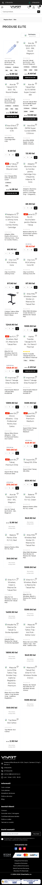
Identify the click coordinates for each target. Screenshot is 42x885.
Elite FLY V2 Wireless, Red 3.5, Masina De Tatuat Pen (11, 354)
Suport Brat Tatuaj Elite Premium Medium (30, 430)
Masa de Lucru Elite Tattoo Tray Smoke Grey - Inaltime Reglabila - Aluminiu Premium (12, 695)
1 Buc (25, 360)
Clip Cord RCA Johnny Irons (10, 273)
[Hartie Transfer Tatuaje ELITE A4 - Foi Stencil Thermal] (30, 342)
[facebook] (16, 848)
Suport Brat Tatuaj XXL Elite (30, 470)
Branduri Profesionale (21, 871)
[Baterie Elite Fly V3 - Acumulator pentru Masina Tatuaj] (30, 220)
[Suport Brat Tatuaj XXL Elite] (30, 461)
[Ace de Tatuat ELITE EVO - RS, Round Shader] (11, 88)
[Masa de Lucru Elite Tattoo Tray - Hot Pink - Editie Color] (30, 630)
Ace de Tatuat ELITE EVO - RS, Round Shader (10, 101)
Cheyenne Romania (21, 861)
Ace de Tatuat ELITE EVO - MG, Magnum (10, 511)
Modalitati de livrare (8, 793)
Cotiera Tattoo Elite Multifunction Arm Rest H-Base (12, 313)
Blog (2, 799)
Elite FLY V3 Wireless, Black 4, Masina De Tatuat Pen (29, 597)
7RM (25, 70)
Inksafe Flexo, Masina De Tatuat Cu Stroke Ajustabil (12, 641)
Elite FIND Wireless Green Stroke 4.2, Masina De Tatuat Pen (30, 313)
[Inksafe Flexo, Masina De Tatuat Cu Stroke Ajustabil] (11, 628)
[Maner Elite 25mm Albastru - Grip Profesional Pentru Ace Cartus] (11, 420)
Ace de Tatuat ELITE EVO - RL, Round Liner (10, 62)
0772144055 (8, 771)
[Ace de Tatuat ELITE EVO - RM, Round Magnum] (30, 48)
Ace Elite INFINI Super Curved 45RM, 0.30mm (28, 142)
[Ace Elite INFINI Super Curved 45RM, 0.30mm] (30, 129)
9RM (30, 70)
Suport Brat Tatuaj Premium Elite (11, 472)
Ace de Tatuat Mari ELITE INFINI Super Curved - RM (30, 103)
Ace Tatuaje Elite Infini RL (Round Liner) (11, 177)
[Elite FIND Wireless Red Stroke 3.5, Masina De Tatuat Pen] (30, 540)
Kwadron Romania (21, 863)
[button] (3, 7)
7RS (11, 109)
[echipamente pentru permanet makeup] (15, 7)
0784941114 (9, 2)
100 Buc (32, 360)
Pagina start (8, 19)
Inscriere (36, 834)
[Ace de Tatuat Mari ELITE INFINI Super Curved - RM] (30, 90)
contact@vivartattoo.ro (12, 774)
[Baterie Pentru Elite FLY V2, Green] (30, 497)
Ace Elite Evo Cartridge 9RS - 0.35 (10, 139)
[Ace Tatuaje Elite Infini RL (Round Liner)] (11, 166)
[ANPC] (11, 881)
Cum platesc (5, 790)
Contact (4, 810)
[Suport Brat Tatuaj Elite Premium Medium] (30, 417)
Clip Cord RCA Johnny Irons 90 (29, 273)
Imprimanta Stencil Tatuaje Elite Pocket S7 (30, 391)
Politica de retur (6, 796)
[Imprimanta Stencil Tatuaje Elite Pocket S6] (11, 380)
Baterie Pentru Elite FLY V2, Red (12, 548)
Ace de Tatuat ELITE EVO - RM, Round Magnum (29, 62)
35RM (25, 111)
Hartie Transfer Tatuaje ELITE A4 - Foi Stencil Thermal (30, 355)
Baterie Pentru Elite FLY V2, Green (30, 507)
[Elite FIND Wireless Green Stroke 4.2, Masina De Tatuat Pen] (30, 299)
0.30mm (8, 67)
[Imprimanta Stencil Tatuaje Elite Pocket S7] (30, 380)
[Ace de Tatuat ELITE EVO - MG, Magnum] (11, 498)
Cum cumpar (5, 787)
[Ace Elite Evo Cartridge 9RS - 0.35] (11, 128)
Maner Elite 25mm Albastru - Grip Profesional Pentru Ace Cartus (11, 436)
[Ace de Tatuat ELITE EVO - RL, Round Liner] (11, 48)
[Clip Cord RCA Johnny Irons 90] (30, 262)
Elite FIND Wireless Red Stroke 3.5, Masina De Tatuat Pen (30, 555)
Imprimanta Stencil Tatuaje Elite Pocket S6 (12, 391)
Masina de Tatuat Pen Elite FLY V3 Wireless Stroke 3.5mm (29, 687)
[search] (38, 11)
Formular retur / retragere (10, 813)
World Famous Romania (21, 868)
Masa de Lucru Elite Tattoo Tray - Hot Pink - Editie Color (30, 643)
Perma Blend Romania (21, 866)
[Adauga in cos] (17, 154)
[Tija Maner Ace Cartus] (11, 721)
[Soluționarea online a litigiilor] (31, 881)
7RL (16, 70)
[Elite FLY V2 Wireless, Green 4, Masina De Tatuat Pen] (11, 585)
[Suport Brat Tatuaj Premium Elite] (11, 462)
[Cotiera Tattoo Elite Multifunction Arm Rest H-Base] (11, 299)
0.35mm (16, 67)
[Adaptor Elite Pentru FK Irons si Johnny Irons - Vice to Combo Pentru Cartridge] (11, 221)
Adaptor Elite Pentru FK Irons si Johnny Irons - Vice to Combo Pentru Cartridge (12, 237)
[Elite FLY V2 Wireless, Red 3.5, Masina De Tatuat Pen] (11, 340)
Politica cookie (6, 819)
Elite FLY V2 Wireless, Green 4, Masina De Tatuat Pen (11, 599)
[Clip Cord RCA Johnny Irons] (11, 262)
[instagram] (20, 848)
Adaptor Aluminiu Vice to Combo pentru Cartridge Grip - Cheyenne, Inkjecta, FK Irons (29, 191)
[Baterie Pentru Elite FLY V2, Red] (11, 537)
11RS (16, 109)
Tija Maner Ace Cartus (10, 730)
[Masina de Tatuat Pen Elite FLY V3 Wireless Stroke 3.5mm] (30, 673)
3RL (6, 70)
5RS (6, 109)
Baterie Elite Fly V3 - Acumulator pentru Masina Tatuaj (30, 233)
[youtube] (24, 848)
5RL (11, 70)
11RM (35, 70)
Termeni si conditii (7, 822)
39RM (31, 111)
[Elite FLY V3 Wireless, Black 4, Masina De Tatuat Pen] (30, 584)
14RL (6, 185)
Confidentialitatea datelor (10, 816)
